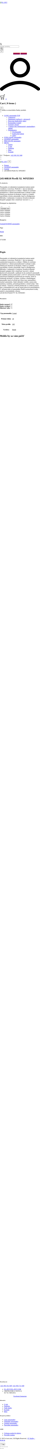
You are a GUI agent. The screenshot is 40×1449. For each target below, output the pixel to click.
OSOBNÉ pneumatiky (11, 139)
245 (13, 324)
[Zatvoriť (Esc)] (7, 1446)
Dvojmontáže (16, 132)
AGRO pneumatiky (12, 115)
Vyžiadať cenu (5, 208)
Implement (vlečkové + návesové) (19, 119)
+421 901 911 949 (16, 155)
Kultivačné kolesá (18, 134)
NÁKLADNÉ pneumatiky (13, 137)
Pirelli (2, 232)
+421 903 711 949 (18, 1386)
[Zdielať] (5, 1446)
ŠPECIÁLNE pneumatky (12, 141)
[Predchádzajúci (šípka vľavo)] (1, 1448)
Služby (10, 145)
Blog (9, 150)
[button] (5, 210)
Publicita (11, 148)
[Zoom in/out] (1, 1446)
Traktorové (11, 117)
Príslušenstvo (12, 130)
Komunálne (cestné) (14, 123)
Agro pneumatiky (9, 1420)
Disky (14, 135)
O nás (10, 146)
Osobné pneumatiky (10, 1423)
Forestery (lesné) (13, 125)
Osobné (6, 169)
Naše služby (8, 1408)
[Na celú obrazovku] (3, 1446)
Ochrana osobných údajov (12, 1433)
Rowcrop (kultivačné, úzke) (17, 121)
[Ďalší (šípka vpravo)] (3, 1448)
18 (13, 319)
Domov (6, 165)
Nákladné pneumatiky (11, 1421)
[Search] (1, 49)
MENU (6, 143)
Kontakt (10, 152)
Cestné (14, 313)
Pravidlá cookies (9, 1435)
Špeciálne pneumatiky (11, 1425)
